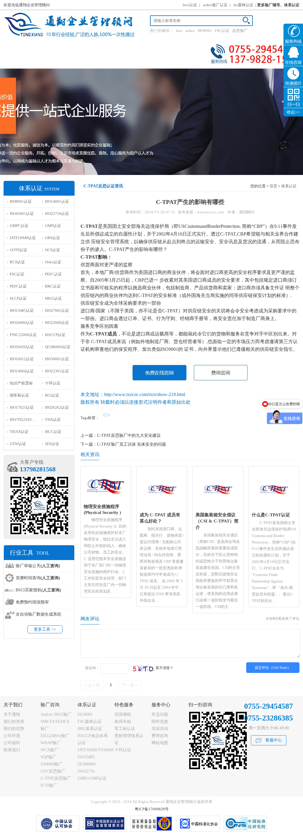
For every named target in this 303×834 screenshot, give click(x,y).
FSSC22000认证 (23, 334)
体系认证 (288, 186)
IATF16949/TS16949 (95, 750)
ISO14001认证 (57, 201)
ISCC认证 (53, 431)
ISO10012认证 (22, 359)
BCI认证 (52, 395)
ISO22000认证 (57, 322)
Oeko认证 (53, 262)
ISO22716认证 (57, 213)
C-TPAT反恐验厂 (56, 778)
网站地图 (160, 743)
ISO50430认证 (22, 347)
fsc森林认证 (243, 5)
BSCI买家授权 (38, 590)
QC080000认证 (57, 347)
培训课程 (123, 714)
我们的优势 (14, 728)
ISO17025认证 (22, 407)
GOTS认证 (18, 250)
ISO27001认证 (57, 310)
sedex (190, 30)
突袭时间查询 (38, 578)
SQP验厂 (49, 757)
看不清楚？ (164, 668)
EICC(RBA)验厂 (55, 736)
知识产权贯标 (21, 383)
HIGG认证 (53, 298)
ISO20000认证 (22, 322)
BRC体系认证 (90, 728)
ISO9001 (205, 30)
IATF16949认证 (23, 238)
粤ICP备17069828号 (152, 809)
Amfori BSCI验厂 (56, 714)
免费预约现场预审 (32, 602)
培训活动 (160, 728)
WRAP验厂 (51, 743)
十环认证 (52, 383)
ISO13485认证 (22, 310)
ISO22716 (86, 771)
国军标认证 (19, 395)
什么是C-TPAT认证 (271, 514)
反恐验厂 (240, 30)
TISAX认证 (19, 431)
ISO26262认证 (57, 407)
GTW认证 (18, 444)
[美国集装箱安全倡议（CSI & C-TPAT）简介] (218, 507)
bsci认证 (190, 5)
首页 (273, 186)
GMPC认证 (19, 225)
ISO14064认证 (22, 371)
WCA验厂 (49, 750)
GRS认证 (52, 238)
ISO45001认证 (22, 213)
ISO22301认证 (57, 371)
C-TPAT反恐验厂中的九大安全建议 (129, 435)
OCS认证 (52, 250)
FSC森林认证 (89, 721)
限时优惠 (160, 721)
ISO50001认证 (57, 359)
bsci (179, 30)
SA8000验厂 (51, 764)
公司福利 (12, 743)
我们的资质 (14, 721)
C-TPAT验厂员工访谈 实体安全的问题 (131, 444)
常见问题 (160, 714)
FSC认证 (222, 30)
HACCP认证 (55, 334)
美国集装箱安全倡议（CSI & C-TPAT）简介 (217, 521)
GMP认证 (53, 225)
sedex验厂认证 (215, 5)
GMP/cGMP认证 (92, 778)
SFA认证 (52, 444)
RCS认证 (17, 262)
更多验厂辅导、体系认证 (278, 5)
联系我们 (12, 750)
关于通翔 (12, 714)
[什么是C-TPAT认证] (273, 507)
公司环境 (12, 736)
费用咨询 (160, 736)
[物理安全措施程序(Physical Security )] (106, 499)
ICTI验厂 (49, 785)
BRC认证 (53, 286)
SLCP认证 (18, 298)
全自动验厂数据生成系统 (38, 614)
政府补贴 (123, 721)
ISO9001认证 (21, 201)
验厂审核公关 (38, 566)
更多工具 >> (45, 629)
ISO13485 (86, 757)
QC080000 (87, 764)
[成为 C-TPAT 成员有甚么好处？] (162, 507)
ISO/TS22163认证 (24, 419)
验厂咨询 (50, 704)
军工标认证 (125, 728)
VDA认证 (53, 419)
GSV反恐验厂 (53, 771)
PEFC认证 (53, 274)
